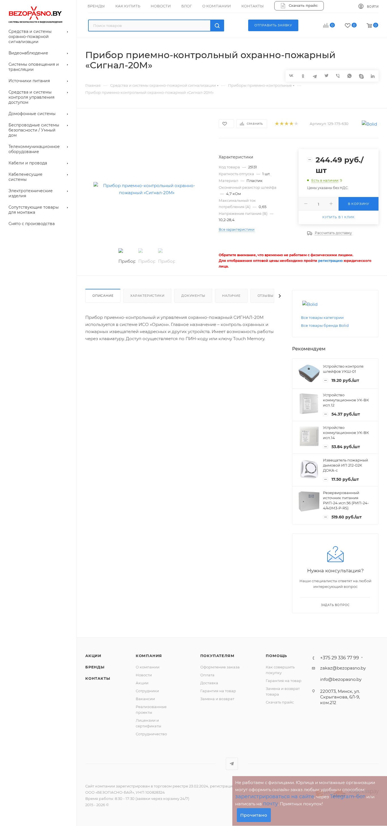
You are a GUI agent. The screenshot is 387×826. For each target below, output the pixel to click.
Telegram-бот (347, 796)
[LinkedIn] (373, 76)
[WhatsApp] (349, 76)
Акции (93, 655)
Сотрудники (147, 691)
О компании (148, 667)
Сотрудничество (151, 734)
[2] (281, 123)
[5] (296, 123)
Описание (102, 296)
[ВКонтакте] (291, 75)
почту (270, 803)
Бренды (95, 667)
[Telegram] (314, 76)
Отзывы (266, 296)
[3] (286, 123)
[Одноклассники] (303, 76)
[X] (326, 76)
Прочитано (253, 815)
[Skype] (361, 76)
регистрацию (330, 261)
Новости (144, 675)
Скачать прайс (280, 702)
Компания (149, 655)
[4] (291, 123)
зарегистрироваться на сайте (274, 796)
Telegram (232, 764)
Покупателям (217, 655)
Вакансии (145, 698)
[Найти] (217, 25)
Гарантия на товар (218, 691)
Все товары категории (322, 317)
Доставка (209, 683)
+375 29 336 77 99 (339, 658)
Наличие (231, 296)
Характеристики (147, 296)
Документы (193, 296)
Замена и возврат (217, 698)
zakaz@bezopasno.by (343, 668)
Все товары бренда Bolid (325, 325)
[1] (276, 123)
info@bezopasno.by (341, 679)
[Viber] (338, 76)
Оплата (207, 675)
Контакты (97, 678)
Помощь (276, 655)
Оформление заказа (220, 667)
